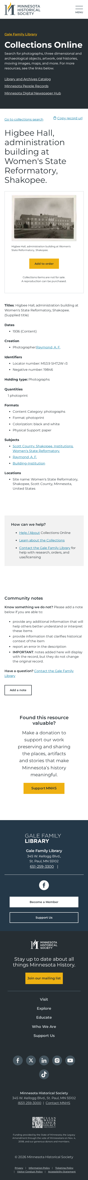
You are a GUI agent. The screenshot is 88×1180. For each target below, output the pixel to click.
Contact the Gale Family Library (44, 548)
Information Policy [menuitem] (39, 1167)
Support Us (44, 917)
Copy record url (69, 118)
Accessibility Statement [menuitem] (62, 1171)
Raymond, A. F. (48, 347)
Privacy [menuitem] (19, 1167)
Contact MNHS (58, 1103)
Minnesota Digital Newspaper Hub (33, 93)
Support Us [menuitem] (44, 1035)
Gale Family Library (21, 34)
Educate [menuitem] (44, 1017)
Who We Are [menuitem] (44, 1026)
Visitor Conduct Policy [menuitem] (30, 1171)
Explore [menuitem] (44, 1008)
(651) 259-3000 (29, 1103)
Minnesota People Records (27, 86)
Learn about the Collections (42, 540)
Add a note (18, 690)
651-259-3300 (42, 866)
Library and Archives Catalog (28, 79)
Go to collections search (24, 119)
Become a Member (44, 902)
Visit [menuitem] (44, 999)
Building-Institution (29, 463)
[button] (79, 9)
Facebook (44, 885)
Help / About (29, 533)
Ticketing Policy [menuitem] (64, 1167)
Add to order (44, 264)
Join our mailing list (44, 978)
